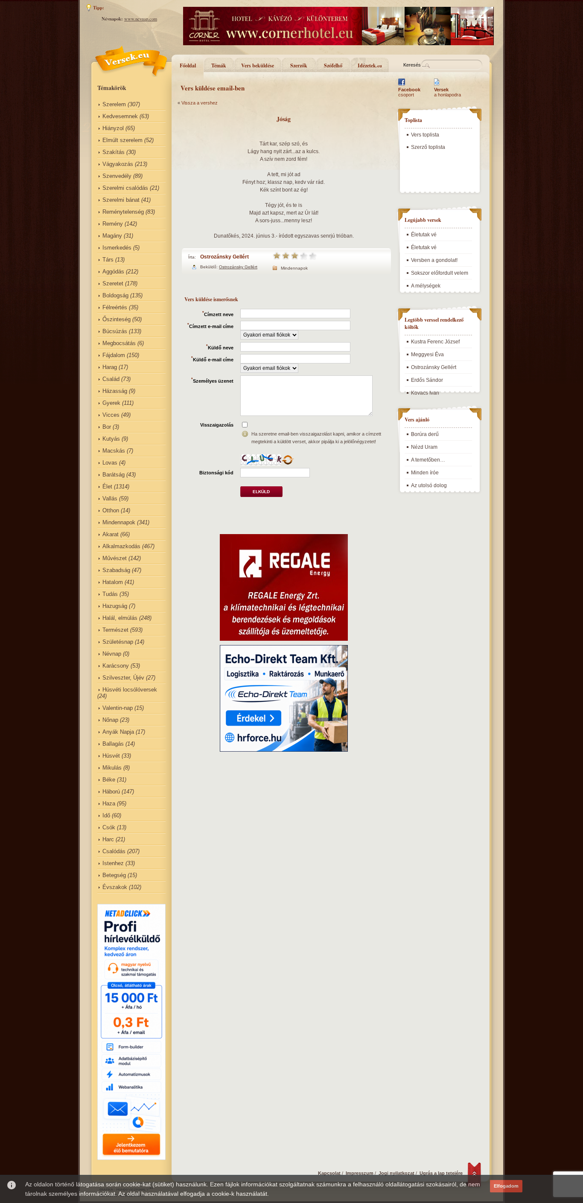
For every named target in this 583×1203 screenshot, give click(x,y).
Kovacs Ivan (425, 393)
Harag (109, 367)
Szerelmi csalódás (125, 188)
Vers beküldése (257, 65)
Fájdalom (113, 355)
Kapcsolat (329, 1173)
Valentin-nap (117, 708)
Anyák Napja (118, 732)
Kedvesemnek (120, 116)
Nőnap (110, 720)
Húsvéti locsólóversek (129, 689)
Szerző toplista (428, 147)
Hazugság (114, 606)
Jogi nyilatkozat (396, 1173)
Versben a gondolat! (434, 260)
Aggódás (113, 271)
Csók (108, 827)
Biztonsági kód (216, 472)
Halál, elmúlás (119, 618)
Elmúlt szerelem (122, 140)
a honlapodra (447, 92)
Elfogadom (506, 1185)
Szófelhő (333, 65)
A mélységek (425, 286)
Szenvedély (116, 176)
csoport (409, 92)
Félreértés (114, 307)
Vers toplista (425, 135)
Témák (218, 65)
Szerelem (114, 104)
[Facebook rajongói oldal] (401, 85)
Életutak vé (424, 235)
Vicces (111, 415)
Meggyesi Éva (427, 354)
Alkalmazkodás (121, 546)
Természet (115, 630)
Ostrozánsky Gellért (224, 257)
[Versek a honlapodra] (437, 85)
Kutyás (111, 439)
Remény (112, 224)
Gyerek (111, 403)
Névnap (111, 654)
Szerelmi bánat (121, 200)
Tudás (110, 594)
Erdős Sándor (427, 380)
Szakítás (113, 152)
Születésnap (117, 642)
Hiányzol (113, 128)
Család (111, 379)
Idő (106, 815)
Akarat (110, 534)
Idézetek (370, 65)
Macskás (113, 450)
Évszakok (114, 887)
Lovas (109, 462)
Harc (108, 839)
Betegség (114, 875)
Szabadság (116, 570)
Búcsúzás (114, 331)
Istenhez (113, 863)
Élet (107, 486)
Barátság (113, 474)
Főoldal (188, 65)
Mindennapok (118, 522)
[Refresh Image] (287, 463)
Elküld (261, 491)
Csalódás (113, 851)
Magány (112, 235)
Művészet (114, 558)
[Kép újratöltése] (287, 459)
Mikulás (112, 767)
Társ (108, 259)
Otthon (110, 510)
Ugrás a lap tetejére (441, 1173)
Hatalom (112, 582)
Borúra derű (425, 434)
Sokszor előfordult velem (439, 273)
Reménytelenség (123, 212)
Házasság (114, 391)
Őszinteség (116, 319)
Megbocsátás (119, 343)
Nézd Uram (424, 447)
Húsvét (111, 756)
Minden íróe (425, 473)
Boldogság (115, 295)
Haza (108, 803)
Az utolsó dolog (429, 485)
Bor (106, 427)
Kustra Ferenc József (435, 342)
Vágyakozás (117, 164)
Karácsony (115, 666)
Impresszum (359, 1173)
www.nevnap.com (140, 19)
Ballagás (113, 744)
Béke (108, 779)
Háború (111, 791)
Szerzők (298, 65)
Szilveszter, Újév (123, 677)
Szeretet (112, 283)
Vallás (109, 498)
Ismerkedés (116, 247)
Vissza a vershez (199, 102)
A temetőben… (428, 460)
